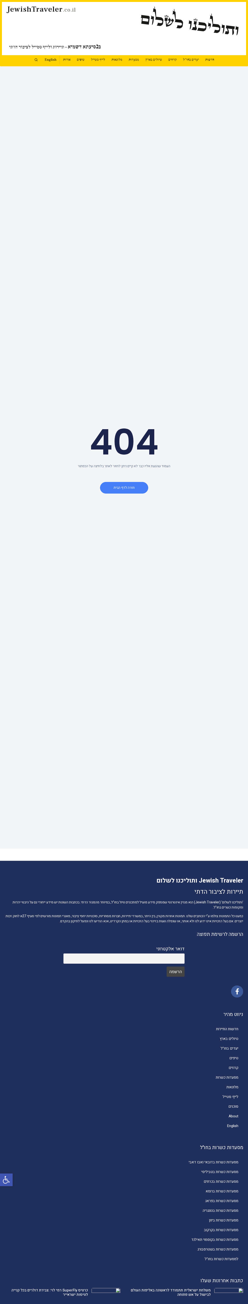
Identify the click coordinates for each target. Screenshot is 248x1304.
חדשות (209, 60)
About (233, 1116)
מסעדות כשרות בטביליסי (219, 1171)
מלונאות (116, 60)
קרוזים (172, 60)
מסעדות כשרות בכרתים (221, 1181)
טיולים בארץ (153, 60)
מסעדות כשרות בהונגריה (220, 1210)
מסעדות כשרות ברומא (222, 1191)
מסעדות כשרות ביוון (223, 1220)
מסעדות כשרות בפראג (221, 1201)
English (50, 60)
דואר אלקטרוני (170, 949)
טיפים (81, 60)
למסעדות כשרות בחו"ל (221, 1259)
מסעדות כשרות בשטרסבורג (217, 1249)
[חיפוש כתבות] (36, 59)
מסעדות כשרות (227, 1077)
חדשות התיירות (227, 1029)
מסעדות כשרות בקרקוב (221, 1230)
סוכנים (233, 1106)
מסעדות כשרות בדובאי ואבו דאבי (213, 1162)
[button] (6, 1180)
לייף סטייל (98, 60)
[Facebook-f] (237, 991)
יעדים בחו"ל (191, 60)
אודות (66, 60)
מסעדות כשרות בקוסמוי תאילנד (214, 1239)
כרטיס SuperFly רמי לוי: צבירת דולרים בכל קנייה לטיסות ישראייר (49, 1292)
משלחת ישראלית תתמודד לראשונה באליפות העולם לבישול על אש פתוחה (171, 1292)
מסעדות (134, 60)
